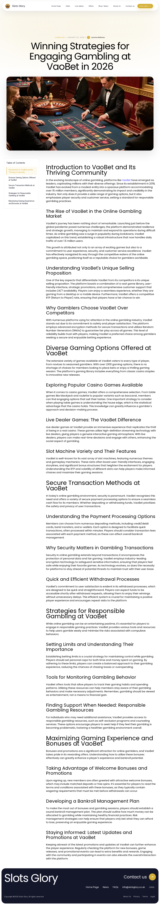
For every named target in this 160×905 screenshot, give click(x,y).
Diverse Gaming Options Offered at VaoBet (22, 178)
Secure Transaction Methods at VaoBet (21, 186)
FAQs (115, 887)
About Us (127, 896)
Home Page (92, 887)
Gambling (60, 37)
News (106, 887)
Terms (145, 896)
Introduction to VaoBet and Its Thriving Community (21, 171)
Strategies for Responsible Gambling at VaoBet (20, 194)
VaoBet (126, 180)
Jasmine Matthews (98, 37)
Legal (152, 896)
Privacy (137, 896)
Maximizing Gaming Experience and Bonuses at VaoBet (21, 202)
